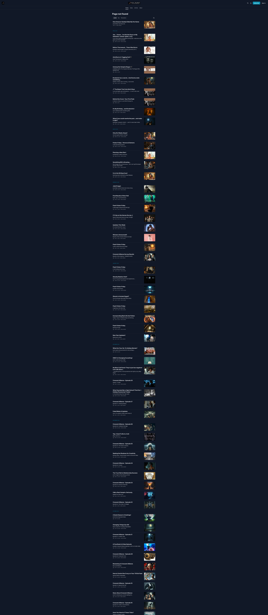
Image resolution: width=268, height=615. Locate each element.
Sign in (263, 3)
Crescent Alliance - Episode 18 (122, 603)
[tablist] (120, 17)
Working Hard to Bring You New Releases (123, 175)
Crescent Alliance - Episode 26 (123, 424)
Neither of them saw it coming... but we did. (123, 81)
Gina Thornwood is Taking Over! (120, 59)
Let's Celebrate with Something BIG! (121, 110)
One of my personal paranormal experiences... (124, 278)
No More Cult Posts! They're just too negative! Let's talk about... (127, 368)
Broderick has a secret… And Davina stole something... (126, 79)
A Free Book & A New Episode (122, 544)
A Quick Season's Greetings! (122, 515)
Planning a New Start (119, 152)
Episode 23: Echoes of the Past (120, 484)
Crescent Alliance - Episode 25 (123, 443)
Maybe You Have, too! (118, 494)
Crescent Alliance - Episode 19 (122, 583)
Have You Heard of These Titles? (123, 612)
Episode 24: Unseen (117, 465)
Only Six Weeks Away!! (120, 133)
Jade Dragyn (117, 186)
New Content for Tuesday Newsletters (122, 526)
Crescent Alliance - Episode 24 (123, 463)
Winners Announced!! (120, 235)
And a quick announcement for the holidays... (124, 350)
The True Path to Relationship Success (125, 473)
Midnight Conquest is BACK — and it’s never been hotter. (126, 122)
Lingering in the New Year (119, 308)
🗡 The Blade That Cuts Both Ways (124, 89)
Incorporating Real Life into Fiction (124, 316)
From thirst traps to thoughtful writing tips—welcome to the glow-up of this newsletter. (127, 39)
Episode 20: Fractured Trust (119, 556)
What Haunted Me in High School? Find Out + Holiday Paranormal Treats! (127, 391)
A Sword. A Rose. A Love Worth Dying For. (123, 101)
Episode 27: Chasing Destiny (119, 403)
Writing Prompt (116, 327)
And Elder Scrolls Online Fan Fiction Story (123, 188)
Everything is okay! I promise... (120, 154)
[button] (127, 8)
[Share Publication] (250, 3)
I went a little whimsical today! (120, 246)
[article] (134, 24)
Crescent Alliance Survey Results (123, 254)
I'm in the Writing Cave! (120, 173)
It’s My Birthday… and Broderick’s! (123, 109)
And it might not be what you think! (121, 475)
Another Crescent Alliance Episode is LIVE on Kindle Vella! (126, 546)
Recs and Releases (117, 565)
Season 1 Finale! (117, 382)
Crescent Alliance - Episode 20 (123, 554)
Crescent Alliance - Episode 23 (123, 482)
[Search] (247, 3)
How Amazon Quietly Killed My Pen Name (126, 22)
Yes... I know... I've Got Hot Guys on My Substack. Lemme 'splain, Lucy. (125, 35)
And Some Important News (119, 517)
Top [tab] (118, 18)
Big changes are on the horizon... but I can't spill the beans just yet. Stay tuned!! (127, 164)
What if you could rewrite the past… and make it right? (127, 119)
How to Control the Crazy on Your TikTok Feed (127, 573)
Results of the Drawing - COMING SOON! (122, 256)
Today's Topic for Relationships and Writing (123, 317)
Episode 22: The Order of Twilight (121, 504)
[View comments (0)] (123, 27)
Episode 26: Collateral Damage (120, 426)
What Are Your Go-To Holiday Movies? (125, 348)
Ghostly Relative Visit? (120, 277)
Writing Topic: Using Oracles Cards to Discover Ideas (125, 455)
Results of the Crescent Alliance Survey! (122, 236)
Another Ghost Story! (118, 288)
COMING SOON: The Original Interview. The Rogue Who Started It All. (126, 69)
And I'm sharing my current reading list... (123, 595)
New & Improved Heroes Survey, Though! (123, 217)
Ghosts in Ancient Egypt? (121, 296)
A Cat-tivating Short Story (119, 269)
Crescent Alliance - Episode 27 (122, 401)
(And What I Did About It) (119, 23)
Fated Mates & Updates (120, 411)
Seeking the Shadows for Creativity (124, 453)
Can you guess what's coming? (120, 135)
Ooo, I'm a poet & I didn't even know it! (122, 413)
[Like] (114, 85)
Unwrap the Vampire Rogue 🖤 (122, 67)
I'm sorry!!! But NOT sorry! (119, 227)
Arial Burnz (119, 25)
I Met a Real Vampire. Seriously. (123, 492)
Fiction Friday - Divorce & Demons (124, 143)
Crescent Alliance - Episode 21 (122, 534)
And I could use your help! (119, 360)
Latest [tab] (115, 18)
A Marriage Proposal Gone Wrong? (121, 207)
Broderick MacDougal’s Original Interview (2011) (124, 49)
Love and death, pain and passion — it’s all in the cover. (126, 91)
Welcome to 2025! (117, 337)
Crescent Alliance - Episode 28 (123, 380)
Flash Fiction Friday (119, 205)
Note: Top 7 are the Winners (119, 197)
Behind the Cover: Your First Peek (123, 99)
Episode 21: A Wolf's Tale (119, 536)
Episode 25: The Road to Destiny (120, 445)
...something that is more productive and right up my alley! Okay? (127, 372)
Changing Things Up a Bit (121, 525)
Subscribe (256, 3)
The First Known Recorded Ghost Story (122, 298)
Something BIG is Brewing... (122, 162)
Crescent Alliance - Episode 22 (123, 502)
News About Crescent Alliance (122, 593)
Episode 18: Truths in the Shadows (121, 604)
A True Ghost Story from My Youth (121, 394)
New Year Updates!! (119, 335)
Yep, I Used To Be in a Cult (121, 434)
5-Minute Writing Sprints (119, 144)
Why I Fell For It (116, 436)
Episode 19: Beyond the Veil (119, 585)
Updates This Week (119, 225)
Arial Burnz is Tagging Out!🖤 (122, 57)
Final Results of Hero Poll (121, 196)
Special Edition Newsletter (119, 575)
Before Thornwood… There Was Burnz (125, 47)
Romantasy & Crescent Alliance (123, 564)
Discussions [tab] (123, 18)
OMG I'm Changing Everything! (122, 358)
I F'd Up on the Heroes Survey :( (123, 215)
